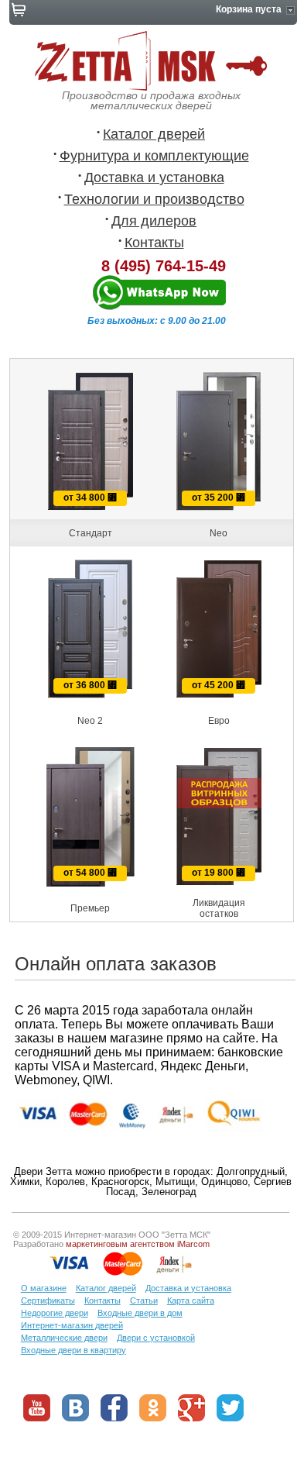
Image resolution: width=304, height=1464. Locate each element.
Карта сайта (190, 1300)
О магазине (44, 1288)
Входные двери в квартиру (73, 1350)
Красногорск (120, 1181)
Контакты (154, 242)
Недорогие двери (54, 1313)
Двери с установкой (156, 1337)
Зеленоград (169, 1191)
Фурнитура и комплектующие (154, 156)
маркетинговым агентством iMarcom (138, 1244)
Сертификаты (48, 1300)
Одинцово (224, 1181)
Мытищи (175, 1181)
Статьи (144, 1300)
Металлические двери (64, 1337)
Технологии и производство (154, 199)
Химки (24, 1181)
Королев (65, 1181)
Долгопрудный (251, 1171)
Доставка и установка (154, 177)
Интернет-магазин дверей (72, 1325)
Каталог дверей (154, 134)
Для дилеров (153, 221)
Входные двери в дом (140, 1313)
